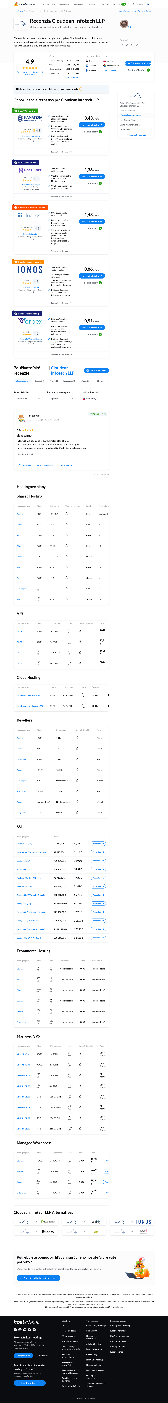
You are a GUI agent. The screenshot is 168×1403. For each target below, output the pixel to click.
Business (21, 1001)
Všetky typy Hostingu (96, 1325)
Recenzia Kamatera (31, 136)
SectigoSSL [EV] (24, 904)
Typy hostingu (46, 4)
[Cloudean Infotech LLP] (20, 23)
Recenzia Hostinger (31, 184)
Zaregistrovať (23, 1355)
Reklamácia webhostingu (68, 1355)
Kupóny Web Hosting (120, 1325)
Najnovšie (54, 398)
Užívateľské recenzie (130, 115)
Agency (20, 770)
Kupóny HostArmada (119, 1336)
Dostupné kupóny (138, 70)
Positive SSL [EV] (24, 886)
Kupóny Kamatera (118, 1330)
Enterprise (21, 791)
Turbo (19, 567)
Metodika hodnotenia (127, 11)
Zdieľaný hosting (93, 1344)
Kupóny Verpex (117, 1351)
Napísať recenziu (98, 370)
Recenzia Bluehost (31, 234)
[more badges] (129, 27)
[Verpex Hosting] (30, 321)
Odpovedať (27, 465)
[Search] (133, 4)
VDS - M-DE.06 (23, 1129)
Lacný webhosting (94, 1349)
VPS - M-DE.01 (23, 1054)
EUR (140, 4)
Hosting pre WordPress (91, 1337)
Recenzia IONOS (31, 287)
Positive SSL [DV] (24, 844)
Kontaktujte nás (69, 1330)
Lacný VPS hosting (94, 1359)
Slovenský (91, 398)
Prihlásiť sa (43, 1355)
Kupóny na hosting (113, 4)
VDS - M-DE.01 (23, 1075)
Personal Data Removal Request (70, 1371)
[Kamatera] (30, 118)
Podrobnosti (98, 843)
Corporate (21, 813)
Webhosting (91, 1330)
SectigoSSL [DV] (24, 861)
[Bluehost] (30, 215)
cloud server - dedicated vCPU (30, 706)
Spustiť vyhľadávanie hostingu (40, 1278)
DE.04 (19, 663)
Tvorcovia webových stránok (95, 1384)
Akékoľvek (21, 398)
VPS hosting (91, 1354)
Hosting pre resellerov (91, 1376)
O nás (64, 1325)
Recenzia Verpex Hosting (31, 339)
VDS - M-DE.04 (23, 1107)
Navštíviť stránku (90, 125)
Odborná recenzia (128, 110)
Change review (46, 465)
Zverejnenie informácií (67, 1363)
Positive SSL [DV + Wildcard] (29, 878)
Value (19, 525)
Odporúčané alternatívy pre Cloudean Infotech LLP (132, 104)
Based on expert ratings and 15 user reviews (30, 73)
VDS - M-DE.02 (23, 1086)
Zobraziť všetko (72, 77)
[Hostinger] (30, 170)
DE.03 (19, 653)
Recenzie (63, 4)
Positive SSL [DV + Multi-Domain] (31, 852)
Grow (19, 749)
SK (151, 4)
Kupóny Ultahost (117, 1346)
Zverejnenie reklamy (146, 11)
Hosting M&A (28, 1383)
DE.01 (19, 631)
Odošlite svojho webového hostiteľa (71, 1347)
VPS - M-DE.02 (23, 1065)
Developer (21, 589)
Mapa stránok (68, 1336)
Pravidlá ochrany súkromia (69, 1379)
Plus (19, 546)
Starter (20, 514)
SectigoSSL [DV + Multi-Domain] (31, 912)
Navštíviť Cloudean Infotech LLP (138, 63)
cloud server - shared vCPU (28, 695)
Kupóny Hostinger (118, 1341)
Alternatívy (125, 129)
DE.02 (19, 642)
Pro (18, 535)
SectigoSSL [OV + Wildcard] (29, 938)
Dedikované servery (95, 1370)
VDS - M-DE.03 (23, 1097)
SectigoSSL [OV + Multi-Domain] (31, 895)
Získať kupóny (92, 131)
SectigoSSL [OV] (24, 869)
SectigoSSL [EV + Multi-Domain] (31, 929)
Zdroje (92, 4)
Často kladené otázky (130, 124)
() (66, 465)
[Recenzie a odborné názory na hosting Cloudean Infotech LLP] (122, 45)
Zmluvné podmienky (71, 1386)
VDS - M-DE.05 (23, 1118)
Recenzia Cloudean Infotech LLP (67, 21)
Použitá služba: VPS (26, 454)
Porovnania (78, 4)
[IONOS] (30, 269)
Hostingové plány (128, 120)
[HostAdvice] (24, 4)
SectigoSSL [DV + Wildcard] (29, 921)
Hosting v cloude (93, 1365)
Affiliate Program (70, 1341)
